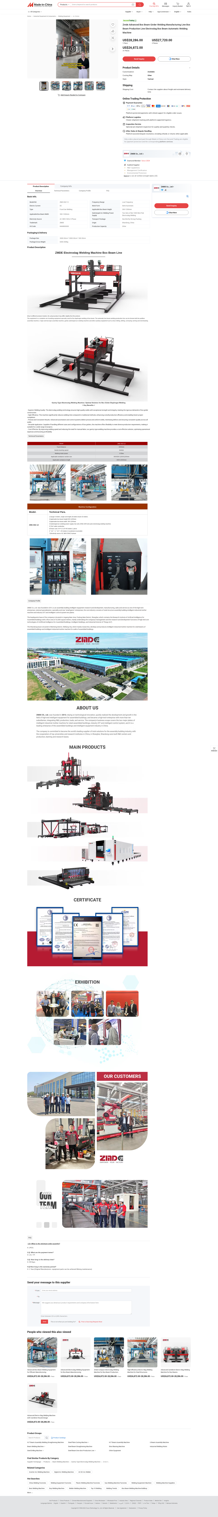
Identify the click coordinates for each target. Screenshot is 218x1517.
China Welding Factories (37, 1483)
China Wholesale (100, 1500)
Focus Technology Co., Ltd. (94, 1508)
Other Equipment (115, 1450)
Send (44, 1321)
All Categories (35, 12)
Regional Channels (136, 1500)
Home (29, 16)
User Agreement (122, 1508)
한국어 (127, 1503)
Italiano (97, 1503)
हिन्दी (139, 1503)
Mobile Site (158, 1500)
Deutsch (104, 1503)
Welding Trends (111, 1488)
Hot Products (53, 1500)
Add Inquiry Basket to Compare (73, 95)
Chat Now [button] (176, 59)
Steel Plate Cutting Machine (77, 1442)
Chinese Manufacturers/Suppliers (82, 1500)
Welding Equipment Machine (141, 1483)
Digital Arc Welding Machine (64, 1472)
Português (71, 1503)
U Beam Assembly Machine (159, 1442)
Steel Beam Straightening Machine (80, 1446)
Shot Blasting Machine (117, 1446)
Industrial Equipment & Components (44, 16)
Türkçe (153, 1503)
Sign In (126, 176)
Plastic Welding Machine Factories (88, 1483)
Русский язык (88, 1503)
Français (79, 1503)
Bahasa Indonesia (171, 1503)
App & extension (163, 12)
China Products (64, 1500)
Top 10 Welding (96, 1488)
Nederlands (113, 1503)
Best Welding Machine (37, 1488)
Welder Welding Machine (77, 1488)
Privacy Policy (142, 1508)
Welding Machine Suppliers (165, 1483)
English (56, 1503)
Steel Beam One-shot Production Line (81, 1450)
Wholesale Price (112, 1500)
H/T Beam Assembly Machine (119, 1442)
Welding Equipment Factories (61, 1483)
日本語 (134, 1503)
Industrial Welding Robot (158, 1446)
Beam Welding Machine (35, 1446)
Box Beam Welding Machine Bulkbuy (134, 1488)
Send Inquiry (139, 59)
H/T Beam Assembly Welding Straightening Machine (45, 1442)
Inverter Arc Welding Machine (39, 1472)
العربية (121, 1503)
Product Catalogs (59, 1438)
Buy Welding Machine (56, 1488)
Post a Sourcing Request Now (90, 1322)
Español (63, 1503)
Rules (189, 12)
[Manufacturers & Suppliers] (39, 4)
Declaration (132, 1508)
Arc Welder (76, 16)
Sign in (188, 6)
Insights (166, 1500)
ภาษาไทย (146, 1503)
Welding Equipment (64, 16)
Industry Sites (123, 1500)
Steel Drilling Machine (34, 1450)
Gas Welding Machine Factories (116, 1483)
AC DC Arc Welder (84, 1472)
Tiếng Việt (161, 1503)
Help (150, 12)
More (29, 1492)
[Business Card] (187, 196)
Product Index (148, 1500)
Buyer (139, 12)
